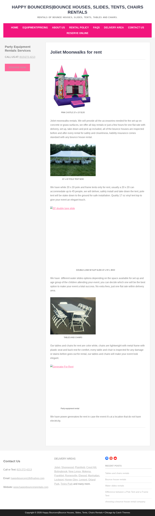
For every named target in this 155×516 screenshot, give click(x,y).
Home (14, 27)
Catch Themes (123, 512)
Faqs (96, 27)
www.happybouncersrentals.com (30, 487)
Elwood (83, 475)
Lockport (59, 479)
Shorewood (67, 467)
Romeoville (71, 475)
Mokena (86, 471)
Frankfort (59, 475)
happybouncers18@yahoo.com (27, 478)
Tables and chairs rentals (117, 473)
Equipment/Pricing (35, 27)
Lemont (83, 479)
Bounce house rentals (115, 479)
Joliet (57, 467)
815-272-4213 (24, 469)
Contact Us (136, 27)
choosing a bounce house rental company (125, 501)
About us (58, 27)
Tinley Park (67, 484)
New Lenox (75, 471)
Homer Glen (71, 479)
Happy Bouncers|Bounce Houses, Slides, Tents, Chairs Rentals (72, 512)
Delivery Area (114, 27)
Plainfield (80, 467)
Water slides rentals (114, 485)
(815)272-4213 (27, 57)
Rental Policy (79, 27)
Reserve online (77, 33)
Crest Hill (91, 467)
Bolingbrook (60, 471)
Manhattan (93, 475)
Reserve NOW (17, 67)
